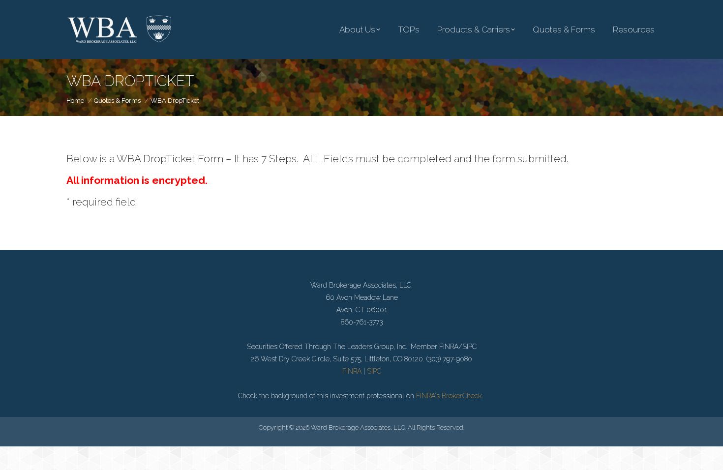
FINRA (352, 371)
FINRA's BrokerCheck (449, 396)
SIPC (374, 371)
